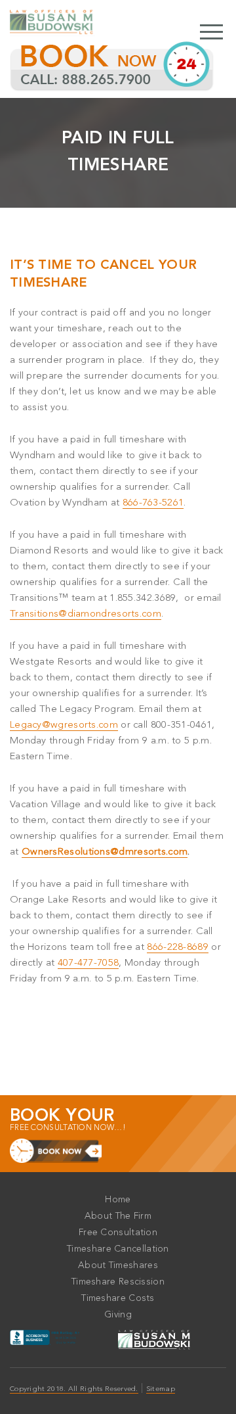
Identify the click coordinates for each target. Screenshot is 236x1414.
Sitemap (160, 1389)
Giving (118, 1314)
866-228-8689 (177, 948)
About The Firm (118, 1216)
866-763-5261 (153, 503)
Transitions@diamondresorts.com (85, 614)
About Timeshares (118, 1265)
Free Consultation (118, 1232)
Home (117, 1199)
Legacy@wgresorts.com (64, 725)
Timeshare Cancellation (118, 1249)
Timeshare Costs (118, 1298)
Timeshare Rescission (118, 1281)
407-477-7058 (88, 963)
